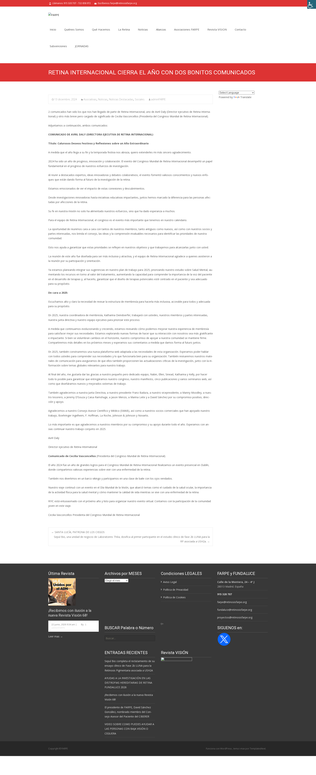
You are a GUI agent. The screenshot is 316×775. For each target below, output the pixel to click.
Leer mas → (55, 636)
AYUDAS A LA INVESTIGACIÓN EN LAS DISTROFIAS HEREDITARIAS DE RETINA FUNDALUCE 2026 (128, 682)
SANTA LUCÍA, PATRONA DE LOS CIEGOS (78, 532)
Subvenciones (58, 46)
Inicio (53, 29)
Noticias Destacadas (121, 99)
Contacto (240, 29)
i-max (242, 748)
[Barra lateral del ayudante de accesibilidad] (311, 4)
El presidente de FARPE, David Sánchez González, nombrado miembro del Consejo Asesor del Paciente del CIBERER (128, 712)
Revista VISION (217, 29)
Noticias (143, 29)
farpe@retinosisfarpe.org (232, 602)
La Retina (124, 29)
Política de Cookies (174, 597)
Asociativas (90, 99)
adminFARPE (158, 99)
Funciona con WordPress (219, 748)
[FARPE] (50, 14)
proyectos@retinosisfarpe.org (234, 617)
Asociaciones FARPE (186, 29)
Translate (245, 97)
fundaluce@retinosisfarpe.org (234, 609)
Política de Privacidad (175, 589)
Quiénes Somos (74, 29)
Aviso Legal (170, 582)
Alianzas (161, 29)
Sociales (139, 99)
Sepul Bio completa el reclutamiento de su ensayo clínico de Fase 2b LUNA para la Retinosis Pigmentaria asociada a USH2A (130, 665)
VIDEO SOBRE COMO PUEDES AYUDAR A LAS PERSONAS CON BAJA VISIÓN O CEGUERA (129, 728)
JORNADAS (82, 46)
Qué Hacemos (101, 29)
